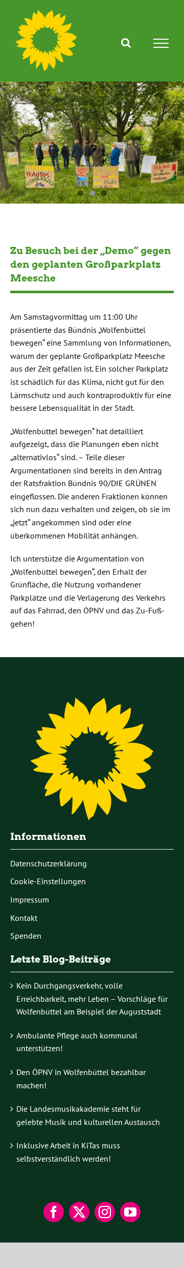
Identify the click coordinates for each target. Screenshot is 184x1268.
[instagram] (105, 1212)
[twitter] (79, 1212)
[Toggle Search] (126, 43)
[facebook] (53, 1212)
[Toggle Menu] (161, 43)
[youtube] (130, 1212)
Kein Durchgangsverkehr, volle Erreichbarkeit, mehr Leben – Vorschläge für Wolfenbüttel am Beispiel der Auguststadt (92, 998)
